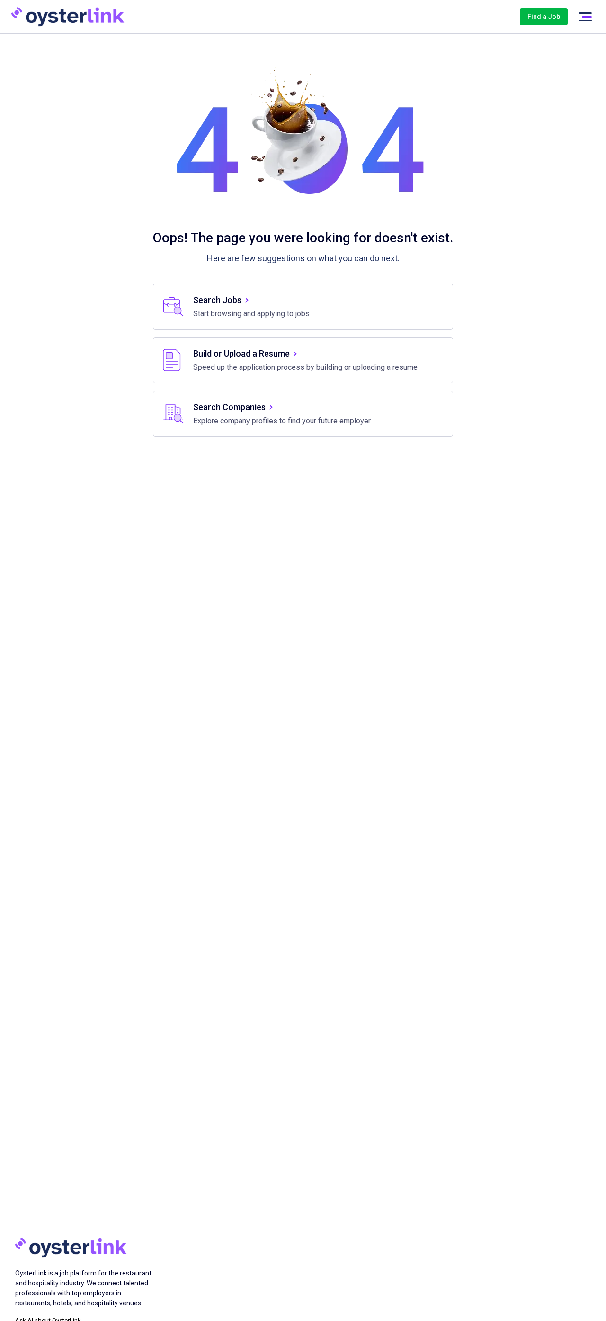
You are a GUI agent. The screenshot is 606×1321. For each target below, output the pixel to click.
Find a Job (543, 16)
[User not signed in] (585, 16)
